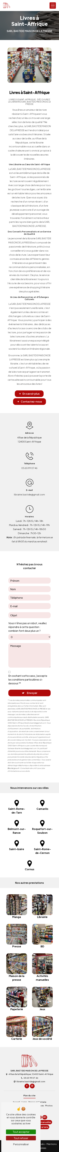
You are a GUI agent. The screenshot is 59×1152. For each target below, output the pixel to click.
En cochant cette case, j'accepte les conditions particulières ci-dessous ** (27, 679)
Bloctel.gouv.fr (13, 768)
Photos (49, 1105)
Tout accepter (21, 1131)
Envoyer (32, 693)
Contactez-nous (31, 401)
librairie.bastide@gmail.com (29, 494)
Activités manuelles (41, 1122)
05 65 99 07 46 (29, 468)
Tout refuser (21, 1138)
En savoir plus (31, 393)
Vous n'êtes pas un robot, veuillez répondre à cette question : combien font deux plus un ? (27, 626)
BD (44, 1117)
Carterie (43, 1127)
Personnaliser (21, 1144)
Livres (24, 1102)
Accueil (16, 1102)
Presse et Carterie (37, 1102)
